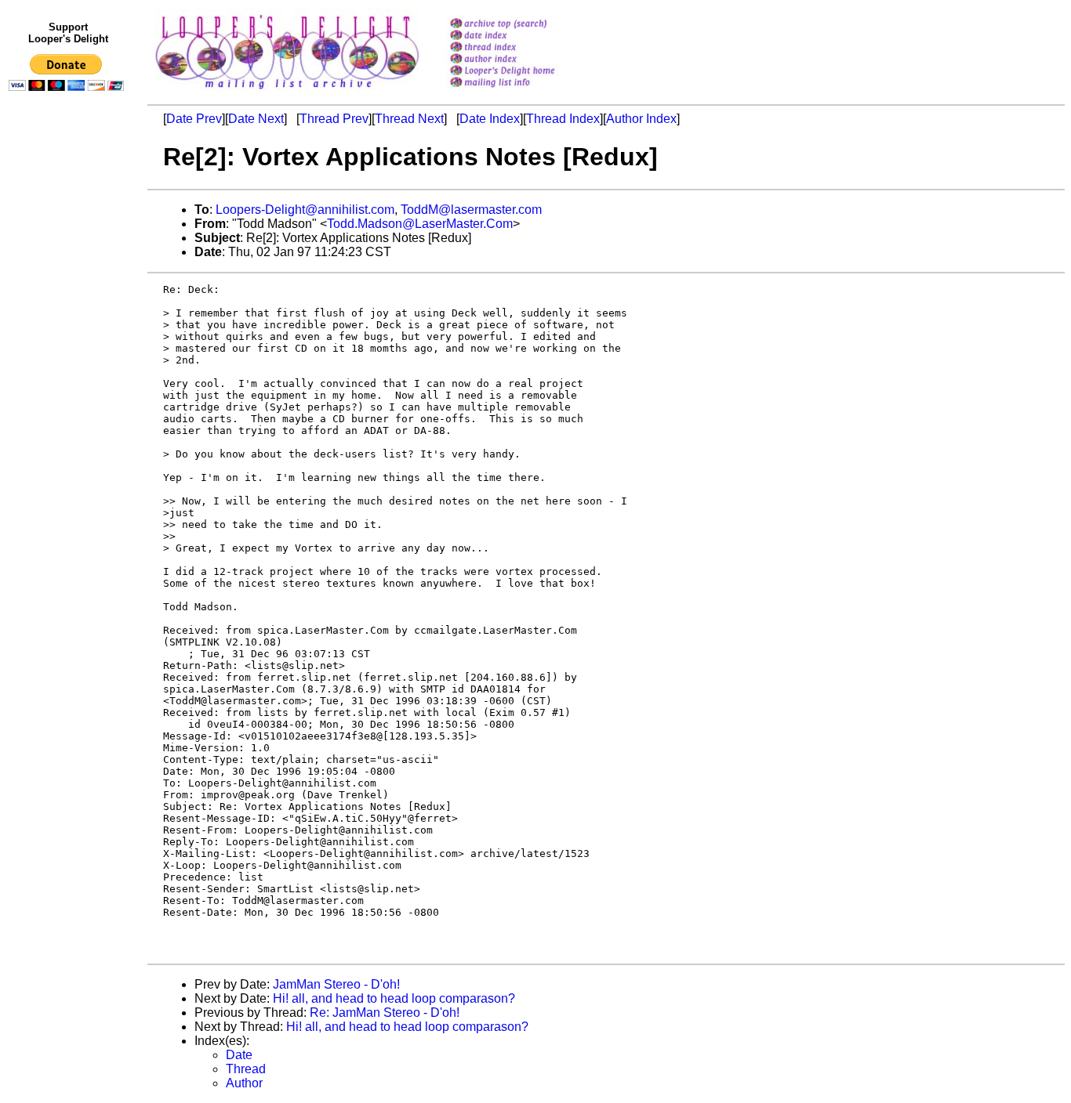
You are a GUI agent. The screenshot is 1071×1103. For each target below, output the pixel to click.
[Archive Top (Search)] (522, 24)
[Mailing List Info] (522, 91)
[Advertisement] (69, 421)
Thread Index (563, 118)
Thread (246, 1069)
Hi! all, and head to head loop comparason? (394, 998)
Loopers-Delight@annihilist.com (305, 209)
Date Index (489, 118)
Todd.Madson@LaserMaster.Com (420, 223)
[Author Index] (522, 60)
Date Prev (194, 118)
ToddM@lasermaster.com (471, 209)
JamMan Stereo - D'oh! (336, 984)
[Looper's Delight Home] (522, 71)
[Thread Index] (522, 48)
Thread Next (409, 118)
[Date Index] (522, 36)
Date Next (256, 118)
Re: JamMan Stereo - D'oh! (384, 1012)
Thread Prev (334, 118)
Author (244, 1083)
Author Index (641, 118)
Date (239, 1054)
